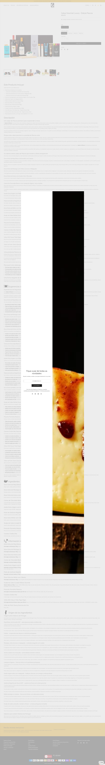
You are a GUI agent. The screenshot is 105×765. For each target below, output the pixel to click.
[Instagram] (35, 394)
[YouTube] (41, 394)
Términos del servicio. (45, 390)
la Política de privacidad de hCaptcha (31, 390)
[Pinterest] (38, 394)
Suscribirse (37, 385)
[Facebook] (32, 394)
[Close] (81, 193)
